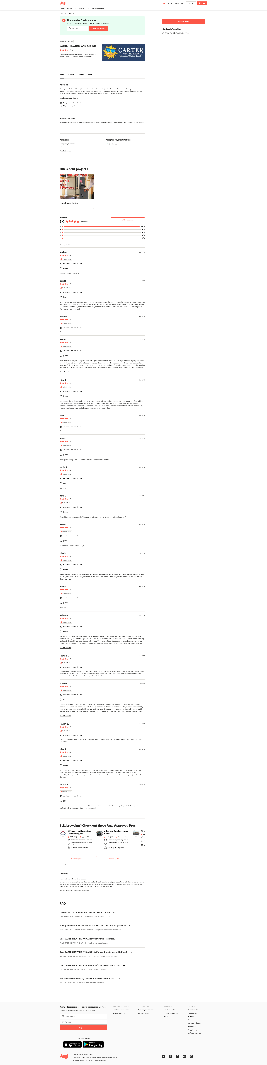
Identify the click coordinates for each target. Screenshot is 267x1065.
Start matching (99, 28)
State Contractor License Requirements (73, 879)
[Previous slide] (61, 865)
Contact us (192, 1026)
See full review (65, 372)
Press (190, 1020)
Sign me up (83, 1028)
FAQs (166, 1016)
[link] (77, 840)
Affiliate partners (194, 1033)
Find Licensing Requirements (99, 886)
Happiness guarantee (196, 1030)
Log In (191, 3)
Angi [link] (61, 13)
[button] (77, 191)
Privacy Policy (88, 1054)
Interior (62, 8)
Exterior (70, 8)
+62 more (88, 57)
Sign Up (202, 3)
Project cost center (171, 1013)
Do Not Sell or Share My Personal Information (102, 1057)
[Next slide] (66, 865)
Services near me (119, 1013)
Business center (143, 1013)
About (62, 74)
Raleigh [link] (71, 13)
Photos (71, 74)
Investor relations (194, 1023)
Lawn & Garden (80, 8)
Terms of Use (77, 1054)
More (88, 8)
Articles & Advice (98, 8)
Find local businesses (121, 1010)
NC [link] (66, 13)
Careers (191, 1016)
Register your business (146, 1010)
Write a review (128, 220)
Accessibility (79, 1057)
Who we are (192, 1013)
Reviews (81, 74)
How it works (193, 1010)
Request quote (76, 859)
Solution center (169, 1010)
